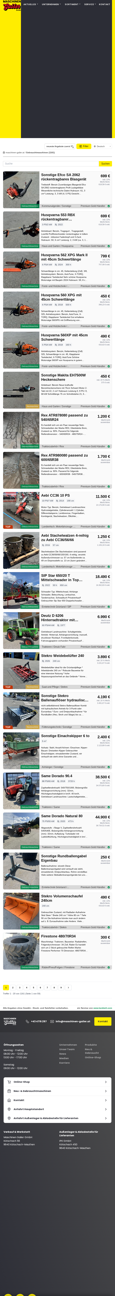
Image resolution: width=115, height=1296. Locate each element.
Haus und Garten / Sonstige (56, 406)
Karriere (64, 1063)
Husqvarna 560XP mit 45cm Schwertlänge (64, 337)
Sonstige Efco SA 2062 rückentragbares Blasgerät (63, 177)
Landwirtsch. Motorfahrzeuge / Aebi (58, 527)
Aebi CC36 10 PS (55, 495)
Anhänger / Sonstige (52, 767)
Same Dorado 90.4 (56, 776)
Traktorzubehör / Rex (53, 446)
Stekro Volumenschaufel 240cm (62, 898)
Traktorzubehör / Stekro (54, 927)
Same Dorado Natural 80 (62, 816)
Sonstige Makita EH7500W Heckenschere (63, 377)
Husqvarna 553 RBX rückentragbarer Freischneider (58, 217)
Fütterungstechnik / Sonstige (57, 727)
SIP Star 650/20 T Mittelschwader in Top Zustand (60, 577)
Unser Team (67, 1049)
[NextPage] (68, 987)
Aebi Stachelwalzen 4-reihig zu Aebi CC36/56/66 (65, 537)
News (62, 1054)
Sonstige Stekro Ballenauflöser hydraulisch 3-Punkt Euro (64, 698)
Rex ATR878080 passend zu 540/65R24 (64, 417)
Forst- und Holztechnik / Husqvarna (54, 286)
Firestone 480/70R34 (58, 936)
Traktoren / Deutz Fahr (53, 647)
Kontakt (104, 4)
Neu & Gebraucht (92, 1051)
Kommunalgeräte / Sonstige (56, 206)
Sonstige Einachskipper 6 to (65, 736)
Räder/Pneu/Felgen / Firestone (58, 967)
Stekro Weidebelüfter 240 (62, 656)
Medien (64, 1058)
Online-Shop (93, 1057)
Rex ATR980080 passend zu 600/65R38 (64, 457)
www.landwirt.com (102, 1008)
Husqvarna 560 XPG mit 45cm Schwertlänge (61, 297)
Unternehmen (68, 1045)
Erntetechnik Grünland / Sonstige (54, 887)
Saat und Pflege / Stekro (55, 687)
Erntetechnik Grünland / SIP (56, 606)
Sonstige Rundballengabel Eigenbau (64, 858)
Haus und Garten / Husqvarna (57, 246)
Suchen (105, 163)
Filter (85, 146)
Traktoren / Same (51, 807)
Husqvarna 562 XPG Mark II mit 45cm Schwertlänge (64, 257)
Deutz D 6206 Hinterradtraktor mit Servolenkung (58, 618)
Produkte (91, 1045)
